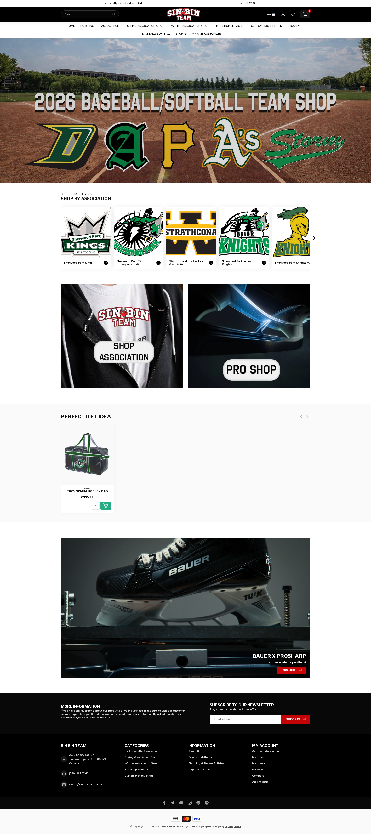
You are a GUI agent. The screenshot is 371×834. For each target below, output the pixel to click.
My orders (258, 757)
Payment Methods (200, 757)
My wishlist (259, 769)
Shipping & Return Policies (206, 763)
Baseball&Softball (156, 34)
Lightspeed (190, 826)
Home (70, 26)
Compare (258, 776)
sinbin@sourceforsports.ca (86, 784)
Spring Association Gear (145, 26)
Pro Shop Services (229, 26)
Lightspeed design (210, 826)
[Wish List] (293, 14)
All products (260, 782)
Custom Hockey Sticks (267, 26)
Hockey (294, 26)
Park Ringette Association (99, 26)
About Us (194, 751)
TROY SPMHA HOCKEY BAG (87, 491)
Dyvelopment (233, 826)
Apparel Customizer (206, 34)
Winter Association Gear (189, 26)
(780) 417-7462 (78, 773)
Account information (265, 751)
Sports (181, 34)
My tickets (258, 763)
